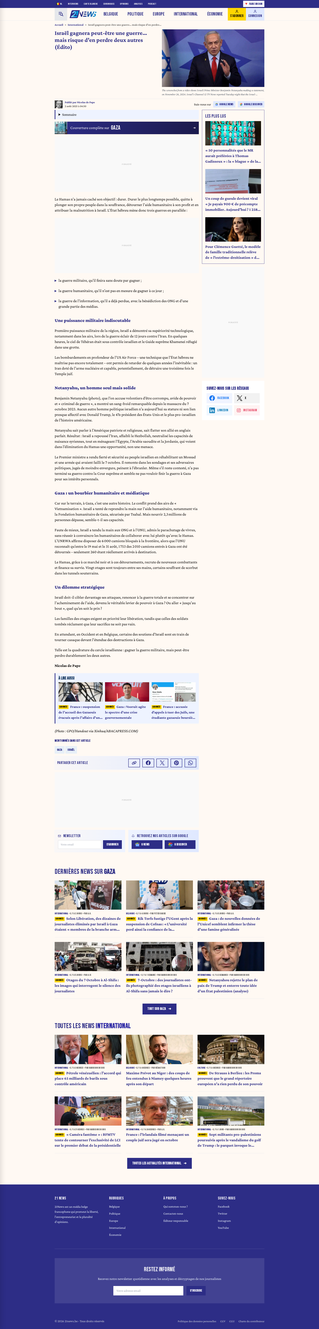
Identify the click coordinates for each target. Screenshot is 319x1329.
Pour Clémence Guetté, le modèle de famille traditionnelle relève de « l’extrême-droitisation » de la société (233, 252)
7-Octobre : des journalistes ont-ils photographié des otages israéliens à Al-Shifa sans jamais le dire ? (159, 985)
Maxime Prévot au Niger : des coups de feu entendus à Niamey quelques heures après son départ (158, 1078)
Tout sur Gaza (157, 1009)
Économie (215, 14)
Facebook (223, 1206)
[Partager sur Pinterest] (176, 763)
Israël (71, 749)
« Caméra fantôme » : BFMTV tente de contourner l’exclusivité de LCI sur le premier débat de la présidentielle (88, 1140)
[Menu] (61, 14)
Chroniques (109, 4)
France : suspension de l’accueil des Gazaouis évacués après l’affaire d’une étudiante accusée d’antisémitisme (80, 712)
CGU (232, 1321)
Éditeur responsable (175, 1220)
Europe (158, 14)
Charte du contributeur (251, 1321)
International (186, 14)
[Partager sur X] (162, 763)
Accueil (59, 24)
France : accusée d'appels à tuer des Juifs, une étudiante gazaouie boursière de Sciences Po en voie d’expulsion (174, 712)
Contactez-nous (173, 1213)
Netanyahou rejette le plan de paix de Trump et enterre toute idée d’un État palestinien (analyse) (228, 985)
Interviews (73, 4)
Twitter (222, 1213)
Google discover (253, 104)
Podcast (152, 4)
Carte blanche (91, 4)
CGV (222, 1321)
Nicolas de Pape (86, 102)
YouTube (223, 1228)
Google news (226, 104)
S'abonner (113, 844)
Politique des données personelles (197, 1321)
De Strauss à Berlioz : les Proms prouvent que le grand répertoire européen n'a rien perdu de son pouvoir (230, 1078)
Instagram (224, 1220)
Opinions (124, 4)
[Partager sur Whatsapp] (190, 763)
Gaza (59, 749)
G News (145, 844)
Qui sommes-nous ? (175, 1206)
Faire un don (254, 3)
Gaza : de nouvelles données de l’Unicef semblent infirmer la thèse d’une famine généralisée (229, 924)
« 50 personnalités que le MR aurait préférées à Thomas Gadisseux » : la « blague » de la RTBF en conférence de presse (231, 156)
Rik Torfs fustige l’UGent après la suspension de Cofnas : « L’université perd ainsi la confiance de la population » (159, 924)
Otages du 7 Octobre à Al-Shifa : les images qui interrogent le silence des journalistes (88, 985)
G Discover (180, 844)
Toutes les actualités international (156, 1163)
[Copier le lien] (134, 763)
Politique (136, 14)
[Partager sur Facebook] (148, 763)
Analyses (138, 4)
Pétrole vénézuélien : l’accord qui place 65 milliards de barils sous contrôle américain (88, 1078)
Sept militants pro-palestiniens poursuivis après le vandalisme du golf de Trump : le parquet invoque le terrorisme (229, 1140)
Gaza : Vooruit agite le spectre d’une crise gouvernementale (125, 712)
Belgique (111, 14)
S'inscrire (196, 1290)
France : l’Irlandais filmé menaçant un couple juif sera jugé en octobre (157, 1137)
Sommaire (69, 114)
